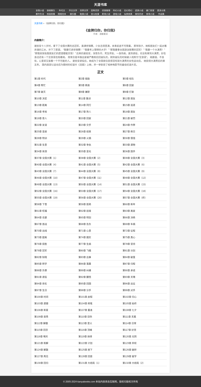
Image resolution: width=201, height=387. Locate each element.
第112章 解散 (41, 323)
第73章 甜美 (40, 237)
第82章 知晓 (40, 257)
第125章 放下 (85, 350)
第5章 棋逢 (84, 85)
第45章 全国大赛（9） (134, 171)
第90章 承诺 (129, 270)
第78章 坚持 (129, 244)
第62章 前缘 (84, 211)
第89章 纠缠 (84, 270)
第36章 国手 (129, 151)
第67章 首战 (40, 224)
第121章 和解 (41, 343)
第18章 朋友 (129, 111)
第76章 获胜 (40, 244)
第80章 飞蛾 (84, 250)
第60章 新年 (129, 204)
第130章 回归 (41, 363)
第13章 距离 (40, 105)
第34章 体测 (40, 151)
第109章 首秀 (41, 316)
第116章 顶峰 (85, 330)
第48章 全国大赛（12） (135, 178)
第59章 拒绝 (84, 204)
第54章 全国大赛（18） (135, 191)
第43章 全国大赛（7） (46, 171)
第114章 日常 (129, 323)
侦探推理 (106, 10)
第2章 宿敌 (84, 78)
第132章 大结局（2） (134, 363)
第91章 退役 (40, 277)
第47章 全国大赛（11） (90, 178)
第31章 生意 (40, 145)
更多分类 (161, 10)
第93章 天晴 (129, 277)
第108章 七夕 (130, 310)
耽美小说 (84, 14)
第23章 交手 (84, 125)
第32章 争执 (84, 145)
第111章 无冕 (129, 316)
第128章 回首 (85, 356)
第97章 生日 (40, 290)
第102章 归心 (130, 297)
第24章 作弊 (129, 125)
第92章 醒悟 (84, 277)
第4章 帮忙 (40, 85)
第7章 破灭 (40, 92)
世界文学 (84, 10)
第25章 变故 (40, 131)
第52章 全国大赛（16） (46, 191)
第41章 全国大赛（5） (90, 164)
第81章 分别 (129, 250)
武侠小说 (139, 10)
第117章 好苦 (129, 330)
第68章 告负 (84, 224)
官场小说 (150, 14)
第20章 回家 (84, 118)
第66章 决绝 (129, 217)
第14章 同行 (84, 105)
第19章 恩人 (40, 118)
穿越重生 (51, 10)
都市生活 (40, 14)
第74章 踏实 (84, 237)
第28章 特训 (40, 138)
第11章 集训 (84, 98)
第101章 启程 (85, 297)
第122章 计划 (85, 343)
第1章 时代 (40, 78)
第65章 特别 (84, 217)
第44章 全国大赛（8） (90, 171)
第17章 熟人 (84, 111)
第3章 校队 (128, 78)
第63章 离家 (129, 211)
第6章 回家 (128, 85)
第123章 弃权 (130, 343)
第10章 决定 (40, 98)
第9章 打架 (128, 92)
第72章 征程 (129, 230)
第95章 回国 (84, 283)
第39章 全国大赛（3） (134, 158)
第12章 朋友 (129, 98)
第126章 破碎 (130, 350)
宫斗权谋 (95, 14)
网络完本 (62, 14)
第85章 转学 (40, 264)
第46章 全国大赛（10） (46, 178)
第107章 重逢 (85, 310)
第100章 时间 (41, 297)
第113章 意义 (85, 323)
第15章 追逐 (129, 105)
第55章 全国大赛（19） (46, 197)
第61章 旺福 (40, 211)
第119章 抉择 (85, 336)
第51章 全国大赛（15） (135, 184)
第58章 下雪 (40, 204)
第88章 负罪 (40, 270)
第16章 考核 (40, 111)
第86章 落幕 (84, 264)
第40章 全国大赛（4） (46, 164)
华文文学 (73, 10)
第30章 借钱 (129, 138)
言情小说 (40, 10)
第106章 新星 (41, 310)
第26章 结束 (84, 131)
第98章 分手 (84, 290)
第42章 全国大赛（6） (134, 164)
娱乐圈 (73, 14)
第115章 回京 (41, 330)
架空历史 (139, 14)
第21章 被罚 (129, 118)
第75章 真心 (129, 237)
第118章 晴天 (41, 336)
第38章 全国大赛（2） (90, 158)
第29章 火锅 (84, 138)
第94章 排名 (40, 283)
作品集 (161, 14)
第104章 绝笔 (85, 303)
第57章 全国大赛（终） (135, 197)
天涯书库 (100, 4)
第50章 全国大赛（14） (90, 184)
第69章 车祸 (129, 224)
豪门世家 (150, 10)
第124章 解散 (41, 350)
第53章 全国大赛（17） (90, 191)
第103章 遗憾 (41, 303)
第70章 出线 (40, 230)
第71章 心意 (84, 230)
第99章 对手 (129, 290)
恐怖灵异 (95, 10)
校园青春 (51, 14)
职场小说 (106, 14)
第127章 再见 (41, 356)
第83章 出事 (84, 257)
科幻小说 (117, 10)
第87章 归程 (129, 264)
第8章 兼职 (84, 92)
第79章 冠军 (40, 250)
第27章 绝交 (129, 131)
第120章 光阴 (130, 336)
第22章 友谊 (40, 125)
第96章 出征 (129, 283)
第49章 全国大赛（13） (46, 184)
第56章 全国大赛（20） (90, 197)
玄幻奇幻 (128, 10)
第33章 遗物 (129, 145)
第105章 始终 (130, 303)
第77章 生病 (84, 244)
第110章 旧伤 (85, 316)
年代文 (62, 10)
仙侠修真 (128, 14)
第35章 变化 (84, 151)
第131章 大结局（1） (89, 363)
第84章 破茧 (129, 257)
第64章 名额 (40, 217)
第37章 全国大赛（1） (46, 158)
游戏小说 (117, 14)
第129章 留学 (130, 356)
